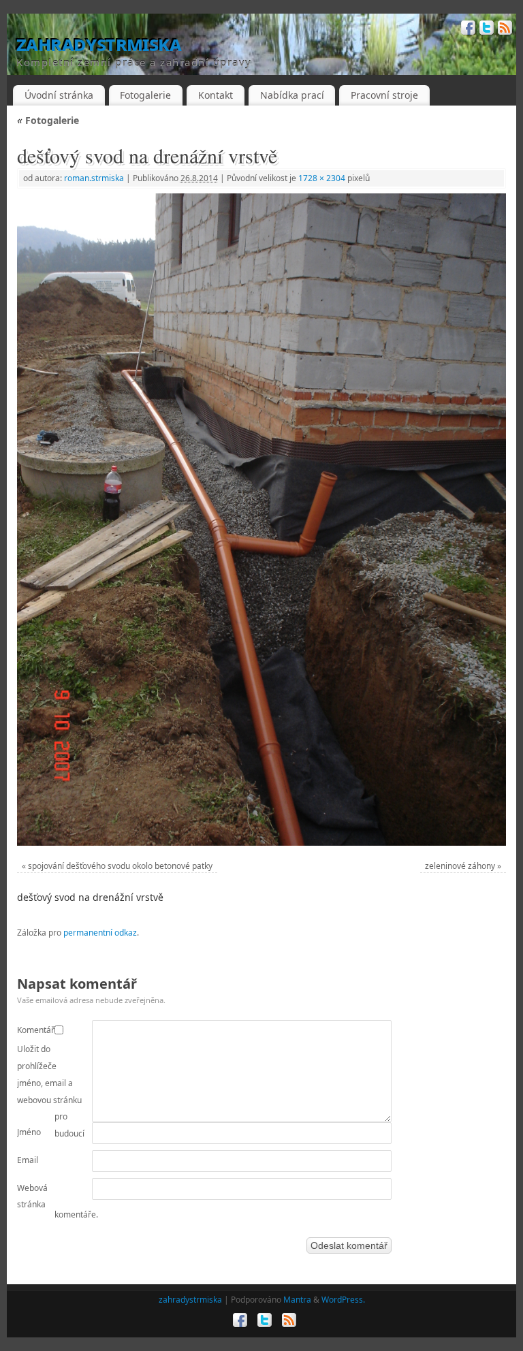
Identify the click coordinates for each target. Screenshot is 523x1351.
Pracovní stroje (384, 95)
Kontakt (215, 95)
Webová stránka (32, 1196)
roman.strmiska (94, 178)
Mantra (297, 1299)
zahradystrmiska (98, 43)
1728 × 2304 (321, 178)
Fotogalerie (145, 95)
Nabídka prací (292, 95)
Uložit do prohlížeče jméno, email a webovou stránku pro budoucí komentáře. (57, 1131)
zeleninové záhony (460, 866)
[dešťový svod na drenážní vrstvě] (261, 519)
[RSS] (503, 29)
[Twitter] (485, 29)
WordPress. (343, 1299)
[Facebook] (467, 29)
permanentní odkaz (100, 932)
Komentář (35, 1030)
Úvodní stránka (59, 95)
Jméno (29, 1132)
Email (27, 1160)
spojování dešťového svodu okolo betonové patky (120, 866)
